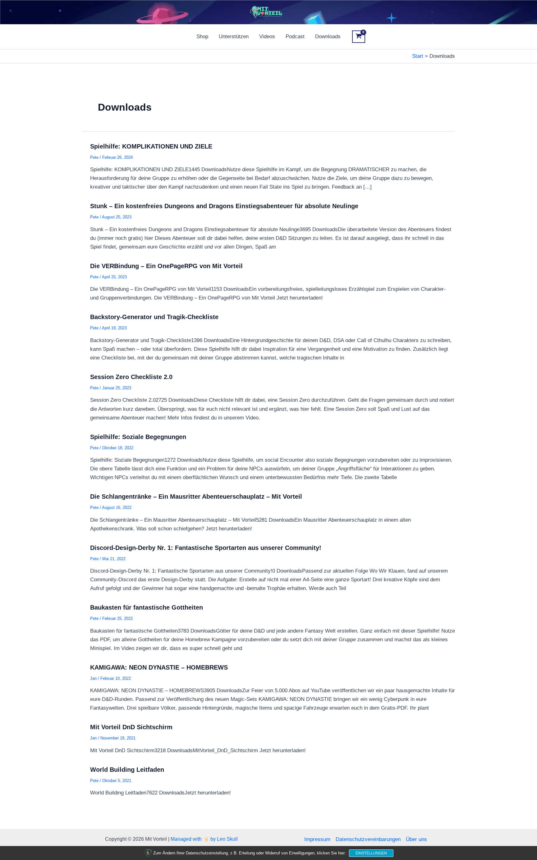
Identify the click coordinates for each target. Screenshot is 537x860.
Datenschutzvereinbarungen (368, 839)
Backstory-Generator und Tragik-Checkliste (154, 316)
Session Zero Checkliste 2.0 (131, 376)
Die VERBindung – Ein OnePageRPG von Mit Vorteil (166, 266)
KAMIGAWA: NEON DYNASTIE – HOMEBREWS (159, 667)
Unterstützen (234, 36)
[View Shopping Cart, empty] (358, 36)
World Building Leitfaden (127, 769)
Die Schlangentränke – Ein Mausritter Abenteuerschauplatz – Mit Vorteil (196, 496)
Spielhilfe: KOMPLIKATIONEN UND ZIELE (151, 146)
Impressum (317, 839)
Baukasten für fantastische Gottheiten (146, 607)
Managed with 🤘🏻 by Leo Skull (204, 839)
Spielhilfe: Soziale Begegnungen (138, 436)
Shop (202, 36)
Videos (267, 36)
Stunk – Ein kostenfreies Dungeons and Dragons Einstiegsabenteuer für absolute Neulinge (224, 206)
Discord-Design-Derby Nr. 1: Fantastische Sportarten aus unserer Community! (205, 547)
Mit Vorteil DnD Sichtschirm (131, 727)
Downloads (328, 36)
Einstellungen (371, 853)
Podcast (295, 36)
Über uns (416, 839)
